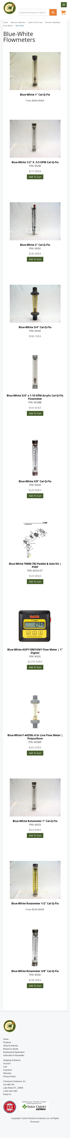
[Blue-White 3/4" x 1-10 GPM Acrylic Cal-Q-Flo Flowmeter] (35, 372)
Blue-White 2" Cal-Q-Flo (35, 245)
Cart (5, 1067)
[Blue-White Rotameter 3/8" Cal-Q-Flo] (35, 948)
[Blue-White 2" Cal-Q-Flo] (35, 221)
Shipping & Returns (12, 1060)
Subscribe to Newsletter (13, 1055)
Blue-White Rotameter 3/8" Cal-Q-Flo (35, 971)
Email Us (7, 1094)
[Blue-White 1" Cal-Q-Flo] (35, 71)
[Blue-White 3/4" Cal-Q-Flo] (35, 304)
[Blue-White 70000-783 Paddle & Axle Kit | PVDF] (35, 540)
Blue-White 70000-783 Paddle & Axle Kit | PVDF (35, 565)
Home (6, 1039)
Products (7, 1042)
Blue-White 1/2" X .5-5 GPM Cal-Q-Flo (35, 162)
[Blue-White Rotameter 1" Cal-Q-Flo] (35, 797)
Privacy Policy (9, 1076)
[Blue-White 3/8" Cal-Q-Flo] (35, 458)
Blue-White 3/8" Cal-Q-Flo (35, 481)
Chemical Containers (11, 9)
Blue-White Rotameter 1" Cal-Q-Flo (35, 821)
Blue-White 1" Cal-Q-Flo (35, 94)
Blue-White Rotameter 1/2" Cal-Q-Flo (35, 903)
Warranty (7, 1073)
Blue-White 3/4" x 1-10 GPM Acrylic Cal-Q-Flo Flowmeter (35, 397)
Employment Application (14, 1052)
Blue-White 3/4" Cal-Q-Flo (35, 327)
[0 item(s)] (63, 13)
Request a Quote (10, 1049)
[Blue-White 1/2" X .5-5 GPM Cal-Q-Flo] (35, 139)
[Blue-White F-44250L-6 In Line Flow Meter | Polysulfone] (35, 712)
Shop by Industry (10, 1046)
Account (6, 1063)
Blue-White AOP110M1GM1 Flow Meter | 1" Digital (35, 651)
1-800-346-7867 (10, 1091)
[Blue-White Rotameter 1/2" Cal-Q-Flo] (35, 880)
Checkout (7, 1070)
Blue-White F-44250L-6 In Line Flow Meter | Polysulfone (35, 736)
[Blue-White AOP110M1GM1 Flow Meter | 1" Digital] (35, 626)
